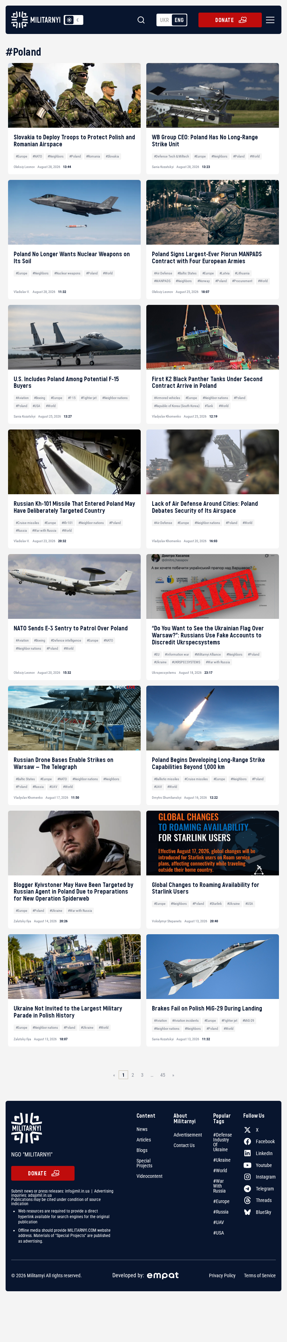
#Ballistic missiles (166, 779)
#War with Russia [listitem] (219, 1186)
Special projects (144, 1163)
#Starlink (216, 904)
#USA (36, 406)
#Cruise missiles (27, 523)
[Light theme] (69, 20)
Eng (179, 19)
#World (255, 156)
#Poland (75, 156)
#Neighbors (56, 156)
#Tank (209, 406)
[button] (269, 20)
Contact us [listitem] (184, 1145)
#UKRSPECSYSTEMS (186, 662)
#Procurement (242, 281)
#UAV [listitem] (218, 1222)
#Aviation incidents (185, 1020)
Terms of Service (260, 1275)
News (141, 1129)
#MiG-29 (248, 1020)
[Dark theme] (78, 20)
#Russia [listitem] (221, 1212)
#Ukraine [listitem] (222, 1160)
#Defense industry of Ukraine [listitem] (222, 1142)
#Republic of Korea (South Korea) (177, 406)
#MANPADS (162, 281)
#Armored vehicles (167, 398)
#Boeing (39, 398)
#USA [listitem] (218, 1233)
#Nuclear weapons (67, 273)
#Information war (177, 654)
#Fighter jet (89, 398)
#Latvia (224, 273)
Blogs (141, 1150)
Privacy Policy (222, 1275)
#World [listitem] (220, 1170)
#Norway (203, 281)
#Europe (21, 156)
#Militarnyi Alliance (208, 654)
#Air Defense (163, 273)
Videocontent (149, 1176)
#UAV (53, 787)
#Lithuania (242, 273)
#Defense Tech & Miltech (171, 156)
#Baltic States (187, 273)
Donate (224, 19)
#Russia (21, 530)
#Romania (93, 156)
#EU (157, 654)
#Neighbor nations (115, 398)
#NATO (37, 156)
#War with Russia (44, 530)
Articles (143, 1139)
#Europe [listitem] (221, 1201)
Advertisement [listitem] (188, 1135)
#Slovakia (112, 156)
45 (162, 1075)
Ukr (164, 19)
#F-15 (72, 398)
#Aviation (22, 398)
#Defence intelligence (66, 640)
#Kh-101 (67, 523)
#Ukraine (160, 662)
